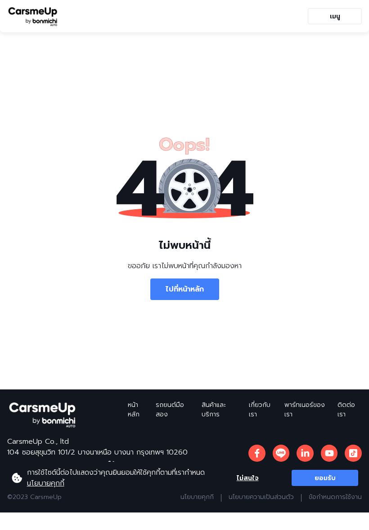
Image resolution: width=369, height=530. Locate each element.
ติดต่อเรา (346, 409)
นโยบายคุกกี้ (45, 483)
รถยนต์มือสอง (170, 409)
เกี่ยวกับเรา (259, 409)
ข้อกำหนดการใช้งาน (335, 497)
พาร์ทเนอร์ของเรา (304, 409)
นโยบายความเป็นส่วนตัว (261, 497)
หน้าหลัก (134, 409)
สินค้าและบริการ (214, 409)
